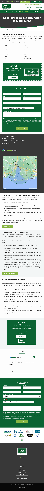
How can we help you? (7, 111)
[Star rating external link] (10, 1)
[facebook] (20, 457)
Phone (4, 96)
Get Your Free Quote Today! (10, 273)
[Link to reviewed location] (22, 358)
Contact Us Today (8, 226)
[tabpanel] (22, 332)
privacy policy (21, 125)
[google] (23, 457)
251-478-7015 (7, 143)
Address (4, 106)
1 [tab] (22, 348)
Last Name (25, 92)
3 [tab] (23, 377)
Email (24, 96)
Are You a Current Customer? (8, 100)
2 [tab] (22, 377)
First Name (5, 92)
